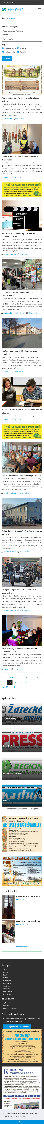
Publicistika (7, 983)
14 (10, 682)
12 (38, 678)
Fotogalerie (7, 994)
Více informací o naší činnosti (17, 1027)
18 (31, 682)
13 (4, 682)
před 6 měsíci (24, 552)
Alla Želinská (8, 119)
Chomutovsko (10, 48)
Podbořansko (9, 52)
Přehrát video (23, 899)
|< (4, 678)
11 (32, 678)
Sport (5, 975)
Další (5, 687)
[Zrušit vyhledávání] (40, 2)
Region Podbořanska (12, 773)
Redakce (7, 177)
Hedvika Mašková (10, 254)
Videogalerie (7, 991)
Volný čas (6, 986)
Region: (5, 45)
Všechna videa (22, 947)
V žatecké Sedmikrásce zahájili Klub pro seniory (21, 475)
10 (27, 678)
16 (21, 682)
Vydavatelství (7, 1003)
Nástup (6, 800)
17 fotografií (32, 313)
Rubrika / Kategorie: (10, 26)
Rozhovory (7, 980)
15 (15, 682)
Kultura (5, 978)
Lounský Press (9, 746)
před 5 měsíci (21, 119)
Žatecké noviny (9, 718)
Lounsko (23, 48)
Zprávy (5, 972)
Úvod (4, 18)
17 (26, 682)
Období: (5, 35)
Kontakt (6, 1006)
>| (14, 687)
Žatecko (22, 52)
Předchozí (13, 678)
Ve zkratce (6, 989)
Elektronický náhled (9, 1008)
